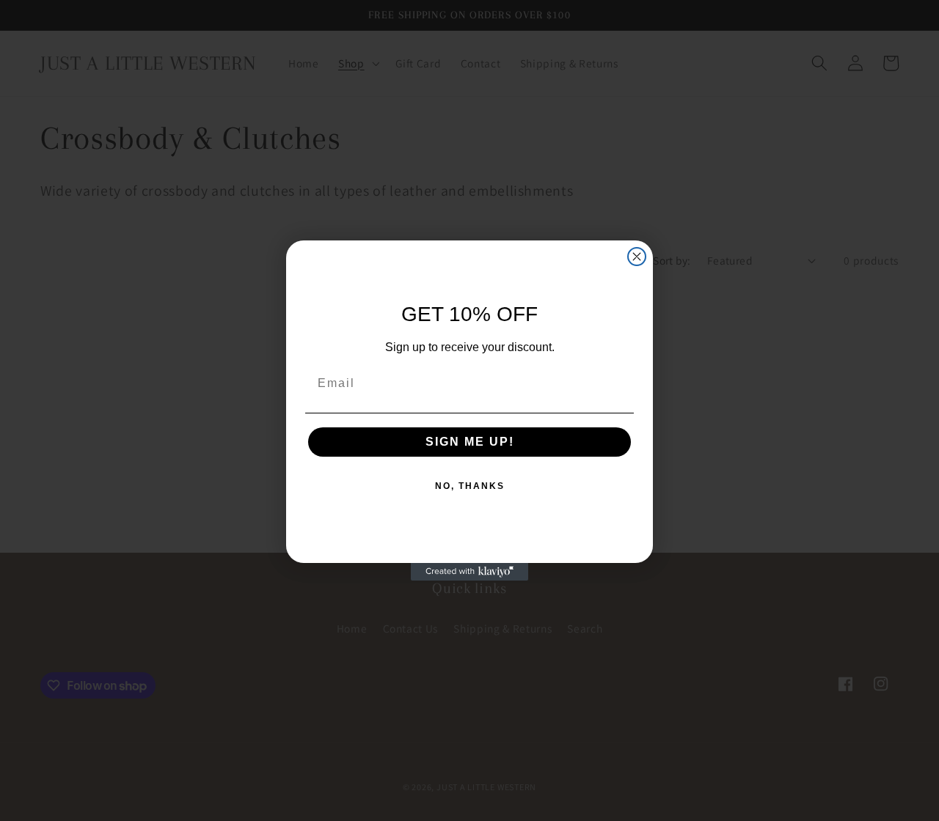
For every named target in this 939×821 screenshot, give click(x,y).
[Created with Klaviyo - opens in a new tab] (469, 572)
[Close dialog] (637, 256)
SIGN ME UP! (469, 441)
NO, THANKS (470, 486)
